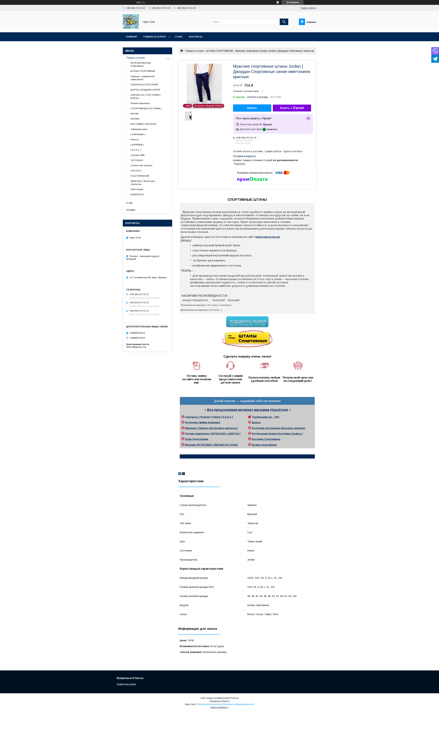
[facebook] (179, 474)
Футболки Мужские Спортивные (140, 64)
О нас (179, 36)
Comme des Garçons (141, 165)
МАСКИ (134, 113)
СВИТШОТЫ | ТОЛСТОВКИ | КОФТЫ (145, 96)
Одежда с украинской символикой (142, 78)
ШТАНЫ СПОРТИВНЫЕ (219, 50)
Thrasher (204, 417)
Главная (131, 36)
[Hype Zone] (131, 27)
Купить (252, 107)
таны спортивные (265, 444)
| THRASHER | (137, 134)
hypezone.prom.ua (268, 236)
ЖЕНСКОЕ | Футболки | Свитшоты (142, 182)
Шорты (256, 422)
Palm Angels (136, 189)
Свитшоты (192, 417)
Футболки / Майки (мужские (202, 422)
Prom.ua (234, 698)
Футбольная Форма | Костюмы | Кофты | (277, 433)
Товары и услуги (154, 36)
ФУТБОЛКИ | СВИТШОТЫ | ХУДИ (217, 444)
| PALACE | (136, 170)
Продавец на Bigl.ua (219, 701)
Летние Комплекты (140, 103)
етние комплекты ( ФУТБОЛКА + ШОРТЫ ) (213, 433)
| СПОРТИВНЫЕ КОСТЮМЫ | (146, 108)
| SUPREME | (137, 144)
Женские (191, 444)
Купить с (286, 107)
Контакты (195, 36)
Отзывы (130, 209)
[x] (183, 474)
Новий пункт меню (126, 684)
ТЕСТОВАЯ (136, 160)
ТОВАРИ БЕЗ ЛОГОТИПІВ (144, 84)
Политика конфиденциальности (238, 704)
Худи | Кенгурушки (196, 439)
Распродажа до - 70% (265, 417)
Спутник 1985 (137, 155)
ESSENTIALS (137, 194)
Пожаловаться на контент (209, 704)
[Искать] (284, 22)
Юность (134, 139)
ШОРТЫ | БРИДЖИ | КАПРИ (145, 89)
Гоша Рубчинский (139, 175)
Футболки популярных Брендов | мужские (278, 428)
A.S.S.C (227, 417)
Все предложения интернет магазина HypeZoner (247, 410)
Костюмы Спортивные (266, 439)
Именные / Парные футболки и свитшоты (211, 428)
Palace (216, 417)
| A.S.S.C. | (135, 150)
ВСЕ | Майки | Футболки (143, 124)
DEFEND (135, 118)
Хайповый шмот (139, 129)
